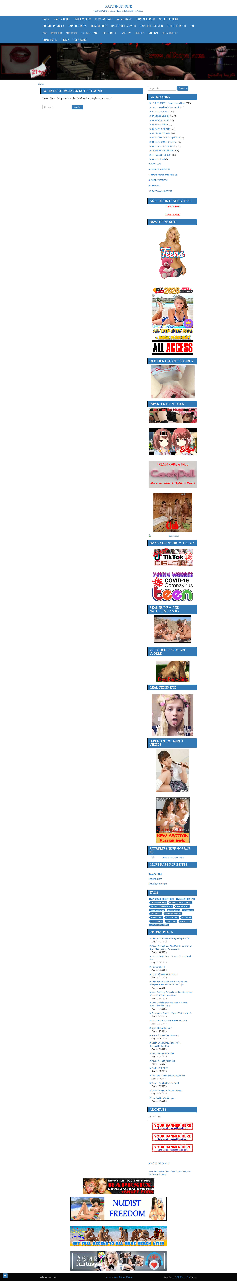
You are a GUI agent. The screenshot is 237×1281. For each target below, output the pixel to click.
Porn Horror (174, 910)
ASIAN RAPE (124, 19)
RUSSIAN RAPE (104, 19)
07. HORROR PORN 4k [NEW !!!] (166, 138)
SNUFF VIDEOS (82, 19)
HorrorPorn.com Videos (161, 906)
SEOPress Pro (183, 1277)
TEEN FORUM (169, 33)
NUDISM (153, 33)
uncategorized (158, 159)
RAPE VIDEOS (62, 19)
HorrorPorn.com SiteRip (180, 903)
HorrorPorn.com (158, 903)
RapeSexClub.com (158, 884)
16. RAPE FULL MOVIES (159, 169)
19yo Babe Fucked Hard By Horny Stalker (170, 938)
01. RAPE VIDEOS (160, 112)
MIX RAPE (71, 33)
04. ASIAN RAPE (159, 124)
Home (46, 19)
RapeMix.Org (155, 879)
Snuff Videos (185, 921)
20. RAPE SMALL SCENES (160, 191)
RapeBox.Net (155, 874)
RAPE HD (56, 33)
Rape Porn (188, 910)
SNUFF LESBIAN (168, 19)
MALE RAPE (110, 33)
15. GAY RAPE (155, 163)
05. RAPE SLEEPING (161, 129)
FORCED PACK (90, 33)
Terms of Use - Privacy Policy (118, 1277)
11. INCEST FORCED (161, 155)
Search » (77, 107)
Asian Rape (155, 899)
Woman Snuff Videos (159, 925)
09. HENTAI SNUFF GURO (163, 146)
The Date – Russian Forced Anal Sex (168, 1075)
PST (44, 33)
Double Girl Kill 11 (160, 1068)
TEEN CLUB (80, 40)
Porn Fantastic (157, 910)
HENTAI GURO (98, 26)
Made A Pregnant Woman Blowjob (167, 1090)
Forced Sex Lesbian (186, 899)
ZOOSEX (139, 33)
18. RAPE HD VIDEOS (158, 180)
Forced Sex (168, 899)
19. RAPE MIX (155, 185)
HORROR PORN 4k (53, 26)
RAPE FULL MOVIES (151, 26)
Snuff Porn (171, 921)
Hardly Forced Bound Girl (163, 1053)
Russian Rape (156, 917)
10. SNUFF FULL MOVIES (163, 150)
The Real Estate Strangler (163, 1098)
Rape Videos (156, 914)
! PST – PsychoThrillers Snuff (165, 107)
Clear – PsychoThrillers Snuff (165, 1083)
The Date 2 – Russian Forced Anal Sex (169, 1020)
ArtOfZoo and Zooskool (159, 1163)
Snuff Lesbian (156, 921)
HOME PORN (49, 40)
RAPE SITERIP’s (77, 26)
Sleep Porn (186, 917)
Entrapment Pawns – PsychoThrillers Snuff (171, 1013)
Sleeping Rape (172, 917)
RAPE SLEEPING (145, 19)
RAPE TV (126, 33)
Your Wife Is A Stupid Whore (165, 974)
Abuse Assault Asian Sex (163, 1061)
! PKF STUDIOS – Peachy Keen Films (168, 103)
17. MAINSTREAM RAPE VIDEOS (163, 174)
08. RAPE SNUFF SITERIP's (164, 142)
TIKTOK (65, 40)
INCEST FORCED (176, 26)
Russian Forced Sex (173, 914)
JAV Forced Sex (182, 906)
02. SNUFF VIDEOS (160, 116)
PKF (192, 26)
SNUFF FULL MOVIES (123, 26)
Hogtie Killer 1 (158, 967)
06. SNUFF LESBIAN (161, 133)
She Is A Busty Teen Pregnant (165, 1035)
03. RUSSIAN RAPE (160, 120)
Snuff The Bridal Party (162, 1028)
